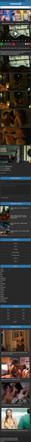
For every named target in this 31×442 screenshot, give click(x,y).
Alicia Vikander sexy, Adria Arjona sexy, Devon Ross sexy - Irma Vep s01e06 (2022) (14, 353)
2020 (8, 318)
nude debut (3, 301)
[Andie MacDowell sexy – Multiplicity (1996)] (15, 403)
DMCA (15, 261)
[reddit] (26, 44)
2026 (8, 310)
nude (1, 269)
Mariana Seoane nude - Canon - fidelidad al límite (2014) (14, 430)
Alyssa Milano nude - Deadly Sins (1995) (10, 379)
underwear (3, 278)
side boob (2, 287)
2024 (8, 313)
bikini (1, 285)
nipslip (2, 296)
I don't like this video (13, 44)
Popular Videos (15, 252)
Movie (15, 246)
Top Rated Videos (15, 255)
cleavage (2, 283)
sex (1, 272)
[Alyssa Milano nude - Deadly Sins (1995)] (15, 377)
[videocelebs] (15, 4)
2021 (23, 315)
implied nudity (3, 298)
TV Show (15, 249)
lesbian (2, 289)
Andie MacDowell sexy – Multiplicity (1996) (11, 405)
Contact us (15, 258)
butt (1, 274)
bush (1, 281)
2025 (23, 310)
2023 (23, 313)
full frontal (2, 280)
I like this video (1, 44)
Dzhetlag (7, 168)
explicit (2, 294)
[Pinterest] (30, 44)
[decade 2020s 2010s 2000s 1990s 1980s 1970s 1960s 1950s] (15, 321)
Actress (15, 243)
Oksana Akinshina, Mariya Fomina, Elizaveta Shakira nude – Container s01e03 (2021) (19, 217)
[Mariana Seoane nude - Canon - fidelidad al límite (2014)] (15, 428)
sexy (1, 276)
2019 (23, 318)
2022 (8, 315)
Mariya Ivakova (8, 166)
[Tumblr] (28, 44)
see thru (2, 290)
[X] (24, 44)
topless (2, 271)
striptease (2, 299)
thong (1, 292)
